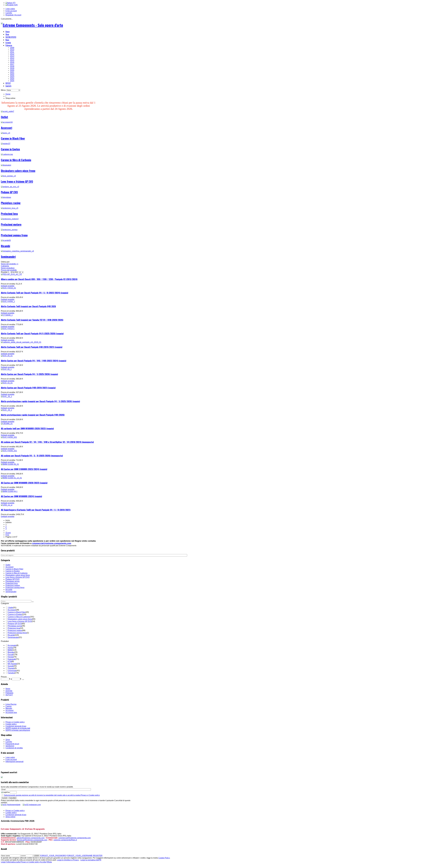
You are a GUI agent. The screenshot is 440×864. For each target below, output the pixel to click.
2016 (12, 62)
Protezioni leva (9, 213)
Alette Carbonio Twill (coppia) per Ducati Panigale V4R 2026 (28, 306)
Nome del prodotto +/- (9, 264)
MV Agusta (12, 664)
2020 (12, 70)
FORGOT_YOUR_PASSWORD (53, 856)
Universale (12, 671)
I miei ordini (10, 9)
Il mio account (11, 11)
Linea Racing (11, 704)
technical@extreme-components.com (32, 840)
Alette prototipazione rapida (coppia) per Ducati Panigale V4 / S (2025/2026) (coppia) (40, 401)
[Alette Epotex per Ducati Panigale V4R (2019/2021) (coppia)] (7, 383)
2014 (12, 58)
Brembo (11, 652)
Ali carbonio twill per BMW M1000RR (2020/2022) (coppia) (27, 428)
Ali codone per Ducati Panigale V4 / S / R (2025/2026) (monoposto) (32, 455)
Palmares (9, 45)
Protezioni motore (11, 224)
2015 (12, 60)
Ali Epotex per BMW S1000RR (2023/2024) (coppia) (24, 469)
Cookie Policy (164, 858)
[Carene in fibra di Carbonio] (7, 154)
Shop (7, 34)
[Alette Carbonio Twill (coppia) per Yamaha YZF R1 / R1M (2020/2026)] (7, 315)
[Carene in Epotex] (5, 144)
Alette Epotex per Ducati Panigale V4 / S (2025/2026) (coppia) (29, 374)
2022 (12, 74)
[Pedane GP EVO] (10, 187)
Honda (10, 657)
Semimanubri (8, 256)
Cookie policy (11, 724)
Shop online (10, 817)
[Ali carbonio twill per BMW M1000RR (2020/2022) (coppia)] (7, 424)
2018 (12, 66)
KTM (10, 661)
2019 (12, 68)
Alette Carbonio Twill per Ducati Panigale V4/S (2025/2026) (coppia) (32, 333)
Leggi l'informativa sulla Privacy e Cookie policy (20, 862)
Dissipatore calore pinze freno (18, 171)
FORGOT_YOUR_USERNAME (79, 856)
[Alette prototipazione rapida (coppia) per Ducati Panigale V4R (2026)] (6, 410)
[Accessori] (7, 122)
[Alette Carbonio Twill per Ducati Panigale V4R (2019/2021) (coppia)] (21, 342)
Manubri (9, 708)
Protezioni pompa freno (14, 235)
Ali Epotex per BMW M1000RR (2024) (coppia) (21, 496)
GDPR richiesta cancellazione (18, 730)
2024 (12, 79)
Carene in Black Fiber (13, 138)
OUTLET (8, 83)
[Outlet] (7, 111)
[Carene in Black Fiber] (5, 133)
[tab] (20, 603)
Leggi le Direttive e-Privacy (68, 860)
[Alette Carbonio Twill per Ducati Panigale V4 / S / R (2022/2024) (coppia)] (8, 288)
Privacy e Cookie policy (15, 722)
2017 (12, 64)
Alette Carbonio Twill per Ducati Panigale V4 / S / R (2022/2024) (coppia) (34, 292)
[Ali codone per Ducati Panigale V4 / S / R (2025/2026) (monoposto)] (9, 451)
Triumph (11, 668)
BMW (10, 650)
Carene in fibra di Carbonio (16, 160)
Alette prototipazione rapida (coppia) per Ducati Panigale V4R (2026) (33, 414)
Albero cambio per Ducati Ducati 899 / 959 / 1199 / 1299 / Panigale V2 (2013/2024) (39, 279)
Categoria (5, 266)
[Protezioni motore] (9, 219)
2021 (12, 72)
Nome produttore (8, 268)
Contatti (8, 86)
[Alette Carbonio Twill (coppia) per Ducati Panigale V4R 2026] (8, 301)
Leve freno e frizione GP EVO (17, 181)
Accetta (43, 862)
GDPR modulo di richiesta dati (18, 728)
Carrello (9, 13)
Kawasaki (12, 659)
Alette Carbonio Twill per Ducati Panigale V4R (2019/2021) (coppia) (31, 346)
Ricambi (5, 246)
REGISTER (97, 856)
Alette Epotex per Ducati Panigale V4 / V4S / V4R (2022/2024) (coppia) (33, 360)
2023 (12, 77)
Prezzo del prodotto (9, 270)
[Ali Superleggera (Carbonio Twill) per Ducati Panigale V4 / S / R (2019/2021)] (6, 505)
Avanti (8, 533)
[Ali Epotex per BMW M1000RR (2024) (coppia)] (9, 491)
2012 (12, 54)
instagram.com (34, 805)
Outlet (4, 117)
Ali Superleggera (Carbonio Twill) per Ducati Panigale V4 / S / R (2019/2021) (35, 509)
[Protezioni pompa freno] (9, 230)
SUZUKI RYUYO (11, 37)
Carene (9, 706)
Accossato (12, 645)
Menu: (3, 90)
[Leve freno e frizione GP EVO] (8, 176)
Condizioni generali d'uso (16, 726)
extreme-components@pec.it (65, 840)
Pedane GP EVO (9, 192)
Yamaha (11, 673)
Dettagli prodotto (7, 286)
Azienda (8, 42)
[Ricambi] (6, 240)
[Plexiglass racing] (6, 197)
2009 (12, 48)
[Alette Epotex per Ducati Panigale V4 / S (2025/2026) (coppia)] (6, 369)
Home (8, 31)
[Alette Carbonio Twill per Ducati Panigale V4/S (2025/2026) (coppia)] (7, 329)
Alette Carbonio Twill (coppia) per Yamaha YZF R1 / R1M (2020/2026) (32, 319)
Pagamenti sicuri (12, 744)
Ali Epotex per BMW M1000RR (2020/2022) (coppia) (24, 482)
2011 (12, 52)
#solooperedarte (13, 805)
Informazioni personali (14, 762)
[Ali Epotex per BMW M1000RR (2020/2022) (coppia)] (11, 478)
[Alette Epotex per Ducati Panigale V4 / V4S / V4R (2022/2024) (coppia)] (7, 356)
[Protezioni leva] (9, 208)
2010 (12, 50)
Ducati (10, 655)
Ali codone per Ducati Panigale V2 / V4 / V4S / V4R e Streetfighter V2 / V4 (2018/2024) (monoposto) (47, 441)
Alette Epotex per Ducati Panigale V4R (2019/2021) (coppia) (28, 387)
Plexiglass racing (11, 203)
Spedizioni (10, 746)
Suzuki (10, 666)
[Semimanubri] (17, 251)
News (7, 39)
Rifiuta (49, 862)
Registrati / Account (13, 15)
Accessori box (11, 712)
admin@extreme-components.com (30, 838)
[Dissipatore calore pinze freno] (6, 165)
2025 (12, 81)
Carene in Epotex (10, 149)
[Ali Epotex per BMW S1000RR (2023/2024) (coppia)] (10, 464)
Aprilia (10, 648)
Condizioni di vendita (14, 748)
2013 (12, 56)
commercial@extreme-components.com (51, 543)
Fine (7, 535)
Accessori (6, 128)
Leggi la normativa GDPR (90, 860)
